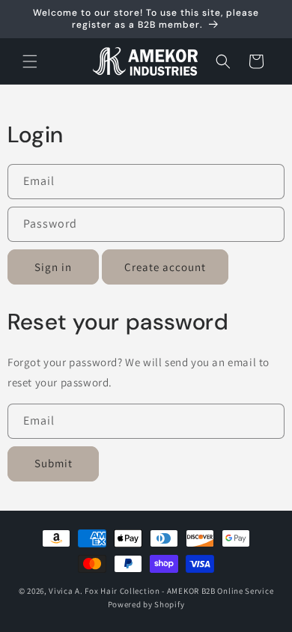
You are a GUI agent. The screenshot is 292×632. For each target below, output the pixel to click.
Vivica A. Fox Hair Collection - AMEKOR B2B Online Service (161, 591)
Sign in (53, 267)
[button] (29, 61)
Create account (165, 267)
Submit (53, 463)
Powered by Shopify (146, 604)
